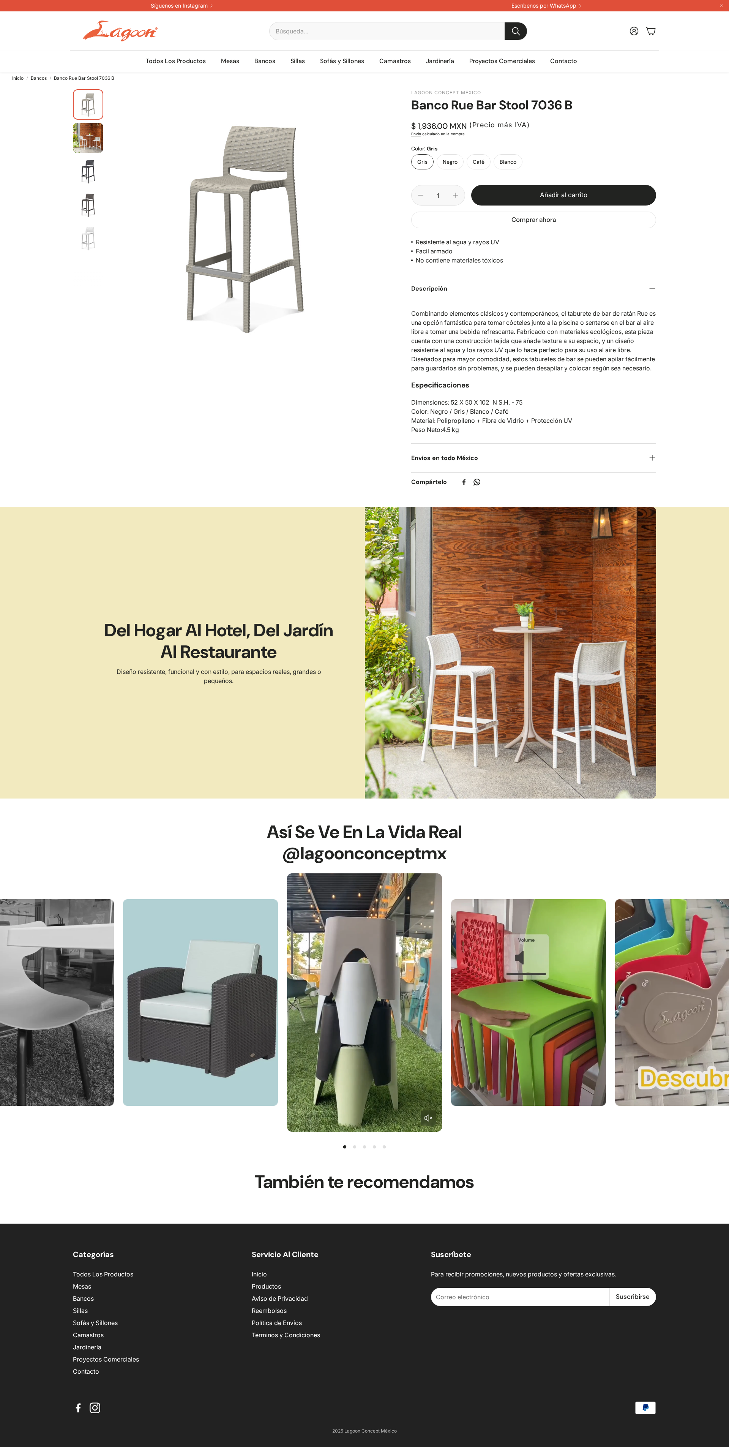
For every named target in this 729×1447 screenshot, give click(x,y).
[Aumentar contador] (455, 195)
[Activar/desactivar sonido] (428, 1118)
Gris (422, 161)
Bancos (39, 78)
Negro (450, 161)
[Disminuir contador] (421, 195)
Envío (416, 133)
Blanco (508, 161)
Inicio (18, 78)
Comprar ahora (533, 219)
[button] (398, 31)
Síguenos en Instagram (179, 5)
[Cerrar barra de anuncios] (721, 5)
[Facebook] (464, 482)
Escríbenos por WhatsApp (543, 5)
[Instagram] (95, 1408)
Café (478, 161)
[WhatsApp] (476, 482)
